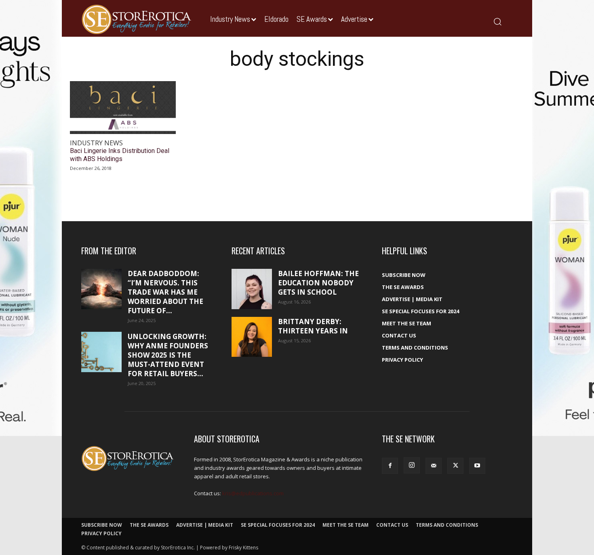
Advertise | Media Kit (412, 299)
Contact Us (399, 335)
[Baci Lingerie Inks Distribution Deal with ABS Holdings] (123, 107)
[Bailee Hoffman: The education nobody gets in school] (252, 289)
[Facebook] (390, 466)
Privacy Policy (402, 359)
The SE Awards (403, 287)
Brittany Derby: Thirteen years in (313, 326)
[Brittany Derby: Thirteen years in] (252, 337)
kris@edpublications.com (253, 493)
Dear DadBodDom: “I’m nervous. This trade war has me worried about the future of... (165, 292)
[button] (497, 21)
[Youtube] (477, 466)
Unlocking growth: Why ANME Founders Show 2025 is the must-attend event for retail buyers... (168, 355)
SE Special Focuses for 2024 (420, 311)
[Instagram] (412, 465)
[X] (455, 466)
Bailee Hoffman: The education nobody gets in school (318, 283)
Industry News (96, 143)
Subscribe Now (403, 275)
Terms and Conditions (415, 347)
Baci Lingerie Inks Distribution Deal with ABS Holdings (119, 154)
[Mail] (433, 466)
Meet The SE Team (406, 323)
